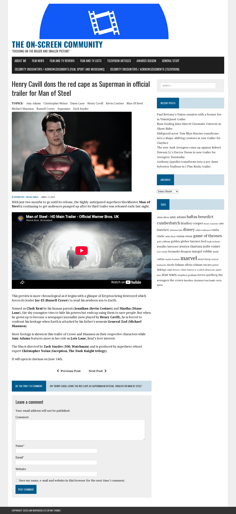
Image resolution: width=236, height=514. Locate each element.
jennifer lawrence (168, 246)
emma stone (184, 236)
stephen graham (187, 275)
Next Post (96, 371)
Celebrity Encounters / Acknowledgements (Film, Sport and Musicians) (59, 69)
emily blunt (170, 236)
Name (19, 446)
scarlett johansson (206, 269)
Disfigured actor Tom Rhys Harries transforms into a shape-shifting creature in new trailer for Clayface (189, 138)
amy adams (33, 103)
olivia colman (193, 265)
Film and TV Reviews (62, 61)
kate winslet (162, 251)
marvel (189, 258)
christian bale (176, 230)
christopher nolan (55, 103)
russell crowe (46, 108)
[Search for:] (188, 85)
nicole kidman (175, 265)
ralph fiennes (173, 269)
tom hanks (209, 280)
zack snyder (80, 108)
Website (20, 469)
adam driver (163, 217)
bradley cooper (192, 223)
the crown (176, 280)
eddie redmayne (203, 230)
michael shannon (23, 108)
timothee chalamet (194, 280)
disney (189, 229)
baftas (192, 216)
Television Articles (119, 61)
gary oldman (163, 241)
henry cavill (95, 103)
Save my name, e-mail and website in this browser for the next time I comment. (72, 480)
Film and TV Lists (90, 61)
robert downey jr (188, 269)
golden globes (180, 241)
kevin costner (115, 103)
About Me (20, 61)
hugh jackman (213, 241)
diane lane (77, 103)
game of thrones (207, 235)
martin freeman (172, 259)
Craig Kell (32, 197)
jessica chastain (190, 246)
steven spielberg (207, 275)
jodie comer (211, 246)
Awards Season (146, 61)
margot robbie (202, 251)
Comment (22, 417)
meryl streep (204, 259)
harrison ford (198, 241)
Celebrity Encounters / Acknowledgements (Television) (144, 69)
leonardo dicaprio (179, 251)
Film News (38, 61)
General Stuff (170, 61)
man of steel (135, 103)
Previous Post (71, 371)
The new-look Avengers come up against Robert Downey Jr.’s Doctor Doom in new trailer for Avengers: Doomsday (189, 152)
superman (64, 108)
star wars (169, 274)
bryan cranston (211, 223)
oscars (207, 265)
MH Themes (55, 510)
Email (19, 457)
